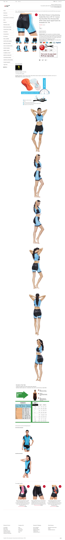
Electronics (5, 13)
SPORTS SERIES (6, 48)
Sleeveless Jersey (8, 24)
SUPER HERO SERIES (7, 41)
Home (4, 10)
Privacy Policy (5, 529)
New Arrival (8, 15)
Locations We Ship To (36, 532)
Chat (25, 537)
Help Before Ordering (6, 530)
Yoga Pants (5, 64)
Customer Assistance (6, 532)
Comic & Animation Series (7, 45)
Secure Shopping (36, 527)
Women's (8, 22)
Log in (16, 1)
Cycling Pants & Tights (8, 29)
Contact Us (20, 528)
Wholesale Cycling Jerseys (52, 527)
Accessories (8, 31)
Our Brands (20, 530)
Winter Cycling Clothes (8, 27)
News (19, 532)
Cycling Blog (5, 527)
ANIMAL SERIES (6, 50)
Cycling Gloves (6, 34)
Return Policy (5, 528)
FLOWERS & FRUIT (6, 52)
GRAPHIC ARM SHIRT (7, 55)
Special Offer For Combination (8, 17)
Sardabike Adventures (51, 529)
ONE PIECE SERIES (7, 43)
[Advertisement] (32, 518)
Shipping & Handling (36, 529)
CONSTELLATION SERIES (8, 59)
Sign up (19, 1)
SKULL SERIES (6, 38)
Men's (8, 20)
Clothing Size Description (7, 533)
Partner (49, 528)
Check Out (60, 1)
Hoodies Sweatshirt (6, 62)
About (19, 527)
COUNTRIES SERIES (7, 57)
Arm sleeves (5, 36)
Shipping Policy (35, 530)
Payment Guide (35, 528)
